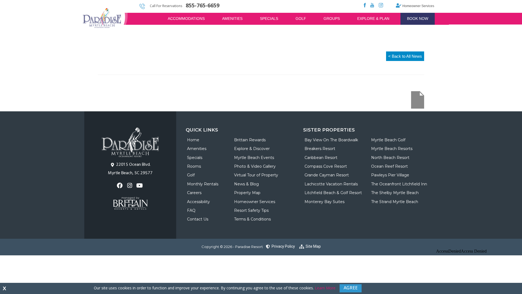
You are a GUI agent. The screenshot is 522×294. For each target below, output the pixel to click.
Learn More (325, 287)
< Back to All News (405, 56)
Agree (351, 288)
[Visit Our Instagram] (130, 185)
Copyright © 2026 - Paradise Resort (232, 246)
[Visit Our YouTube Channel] (140, 185)
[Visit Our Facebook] (120, 185)
